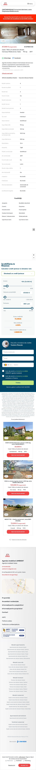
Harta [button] (32, 41)
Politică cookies (7, 621)
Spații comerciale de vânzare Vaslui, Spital (18, 702)
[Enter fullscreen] (33, 229)
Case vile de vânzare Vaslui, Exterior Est (18, 673)
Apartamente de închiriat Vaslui (18, 718)
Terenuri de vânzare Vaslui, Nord (18, 684)
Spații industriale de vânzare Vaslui (18, 700)
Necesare (10, 760)
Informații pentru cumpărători (12, 605)
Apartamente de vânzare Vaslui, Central (18, 649)
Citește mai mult (7, 73)
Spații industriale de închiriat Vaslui (18, 726)
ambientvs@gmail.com (9, 569)
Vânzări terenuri (18, 677)
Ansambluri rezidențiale (10, 601)
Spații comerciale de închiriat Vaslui (18, 724)
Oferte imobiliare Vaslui (9, 78)
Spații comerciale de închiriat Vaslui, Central (18, 729)
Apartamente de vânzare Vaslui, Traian (18, 654)
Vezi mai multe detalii (18, 455)
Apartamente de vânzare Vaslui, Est (18, 656)
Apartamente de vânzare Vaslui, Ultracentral (18, 658)
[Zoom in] (33, 255)
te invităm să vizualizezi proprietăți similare (18, 18)
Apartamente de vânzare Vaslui (18, 647)
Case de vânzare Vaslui (26, 78)
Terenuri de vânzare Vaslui (18, 680)
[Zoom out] (33, 257)
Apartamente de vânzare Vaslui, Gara (18, 651)
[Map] (18, 243)
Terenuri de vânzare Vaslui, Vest (18, 686)
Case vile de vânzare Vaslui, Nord (18, 671)
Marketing (28, 760)
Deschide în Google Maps (10, 574)
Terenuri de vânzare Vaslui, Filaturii (18, 689)
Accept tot (24, 765)
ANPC (4, 617)
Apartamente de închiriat (18, 715)
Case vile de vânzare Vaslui (18, 664)
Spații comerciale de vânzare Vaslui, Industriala (18, 708)
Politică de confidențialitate (10, 624)
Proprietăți (6, 598)
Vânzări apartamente (18, 645)
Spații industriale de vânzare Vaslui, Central (18, 704)
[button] (2, 33)
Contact (5, 612)
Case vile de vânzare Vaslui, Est (18, 669)
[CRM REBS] (21, 741)
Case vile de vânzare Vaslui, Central (18, 667)
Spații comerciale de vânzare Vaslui (18, 697)
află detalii (22, 757)
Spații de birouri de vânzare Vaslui (18, 706)
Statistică (19, 760)
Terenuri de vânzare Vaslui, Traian (18, 691)
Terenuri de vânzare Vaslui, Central (18, 682)
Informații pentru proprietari (12, 608)
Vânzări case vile (18, 662)
